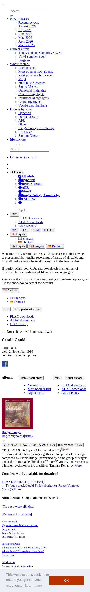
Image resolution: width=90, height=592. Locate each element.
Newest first (36, 385)
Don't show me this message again (29, 331)
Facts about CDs (11, 543)
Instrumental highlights (33, 98)
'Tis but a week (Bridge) (18, 506)
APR (21, 120)
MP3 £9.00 (10, 444)
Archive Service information (18, 565)
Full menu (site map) (23, 157)
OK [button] (66, 580)
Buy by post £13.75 (70, 444)
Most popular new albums (35, 71)
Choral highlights (29, 101)
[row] (45, 425)
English (20, 246)
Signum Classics (29, 135)
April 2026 (25, 41)
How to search (10, 521)
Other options (74, 377)
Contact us (8, 555)
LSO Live (25, 132)
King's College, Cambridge (36, 128)
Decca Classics (28, 117)
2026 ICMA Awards (31, 83)
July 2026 (24, 30)
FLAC (25, 230)
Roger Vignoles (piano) (17, 436)
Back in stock (27, 68)
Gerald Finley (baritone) (41, 485)
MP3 (14, 214)
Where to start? (20, 64)
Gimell (22, 124)
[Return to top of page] (17, 514)
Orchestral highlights (32, 90)
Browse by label (21, 109)
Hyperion (24, 113)
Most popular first (39, 389)
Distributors (8, 562)
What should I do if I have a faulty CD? (24, 547)
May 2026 (25, 37)
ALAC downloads (30, 222)
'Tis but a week (15, 485)
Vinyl (22, 79)
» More (77, 465)
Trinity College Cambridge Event (40, 52)
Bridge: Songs (11, 432)
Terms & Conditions (13, 532)
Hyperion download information (20, 525)
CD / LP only (27, 226)
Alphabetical (36, 393)
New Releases (19, 19)
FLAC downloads (30, 218)
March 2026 (26, 45)
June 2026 (25, 34)
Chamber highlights (31, 94)
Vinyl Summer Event (32, 56)
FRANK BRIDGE (23, 482)
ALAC (36, 230)
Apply (22, 210)
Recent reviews (28, 22)
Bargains (24, 60)
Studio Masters (28, 86)
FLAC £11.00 (28, 444)
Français (28, 238)
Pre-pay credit (9, 529)
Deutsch (27, 242)
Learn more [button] (33, 585)
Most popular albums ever (35, 75)
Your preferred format (27, 309)
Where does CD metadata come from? (23, 551)
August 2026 (27, 26)
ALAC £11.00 (47, 444)
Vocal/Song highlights (33, 105)
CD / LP (49, 230)
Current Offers (19, 49)
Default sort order (31, 377)
